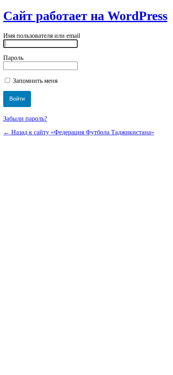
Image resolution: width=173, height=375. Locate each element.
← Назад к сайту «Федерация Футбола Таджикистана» (78, 132)
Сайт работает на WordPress (85, 15)
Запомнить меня (34, 80)
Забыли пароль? (25, 118)
